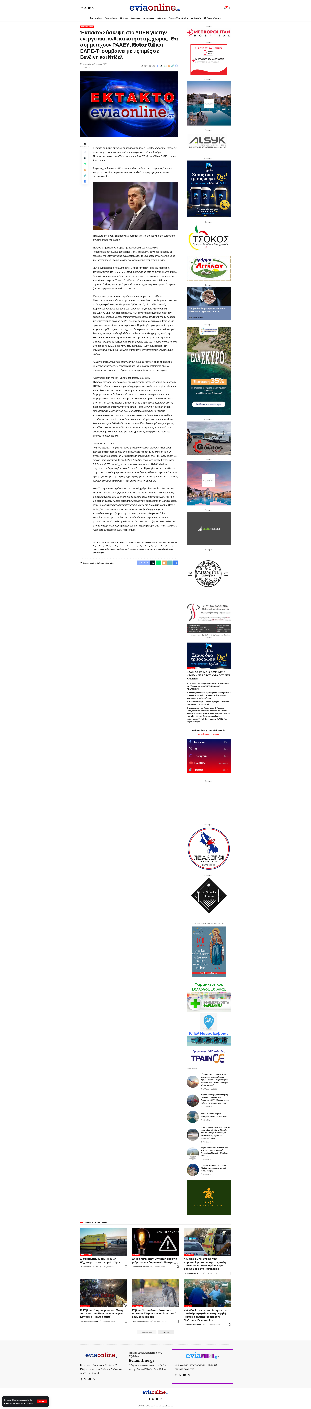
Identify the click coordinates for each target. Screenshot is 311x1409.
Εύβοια (101, 549)
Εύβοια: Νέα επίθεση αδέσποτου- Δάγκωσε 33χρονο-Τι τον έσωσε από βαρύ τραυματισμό (154, 1313)
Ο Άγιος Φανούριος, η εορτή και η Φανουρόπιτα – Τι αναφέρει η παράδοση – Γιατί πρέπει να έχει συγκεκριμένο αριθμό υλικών (209, 695)
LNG (117, 542)
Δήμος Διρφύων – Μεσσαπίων (149, 542)
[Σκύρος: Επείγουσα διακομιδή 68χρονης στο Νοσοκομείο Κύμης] (103, 1242)
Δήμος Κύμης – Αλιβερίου (103, 546)
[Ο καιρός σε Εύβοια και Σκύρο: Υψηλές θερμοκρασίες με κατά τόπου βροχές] (193, 1170)
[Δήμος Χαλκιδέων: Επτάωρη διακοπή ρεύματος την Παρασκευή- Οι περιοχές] (155, 1242)
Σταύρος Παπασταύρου (134, 549)
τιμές (147, 549)
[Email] (169, 66)
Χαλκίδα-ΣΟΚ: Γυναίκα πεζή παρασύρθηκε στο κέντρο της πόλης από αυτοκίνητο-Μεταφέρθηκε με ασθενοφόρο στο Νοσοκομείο (205, 1263)
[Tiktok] (209, 770)
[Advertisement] (208, 801)
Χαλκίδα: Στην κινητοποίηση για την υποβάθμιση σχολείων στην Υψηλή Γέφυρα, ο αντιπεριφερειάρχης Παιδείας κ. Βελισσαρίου (205, 1315)
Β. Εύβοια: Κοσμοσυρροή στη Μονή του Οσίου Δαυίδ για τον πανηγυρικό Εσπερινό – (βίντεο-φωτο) (102, 1313)
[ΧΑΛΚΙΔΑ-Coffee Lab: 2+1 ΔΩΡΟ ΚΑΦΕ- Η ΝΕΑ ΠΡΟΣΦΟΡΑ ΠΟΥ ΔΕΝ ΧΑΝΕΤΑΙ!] (209, 656)
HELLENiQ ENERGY (105, 542)
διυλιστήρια (171, 546)
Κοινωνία (191, 668)
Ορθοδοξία (85, 1306)
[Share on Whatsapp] (165, 66)
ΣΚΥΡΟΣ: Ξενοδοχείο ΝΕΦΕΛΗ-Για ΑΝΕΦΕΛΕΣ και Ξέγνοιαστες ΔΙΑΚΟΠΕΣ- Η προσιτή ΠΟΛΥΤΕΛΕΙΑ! (208, 686)
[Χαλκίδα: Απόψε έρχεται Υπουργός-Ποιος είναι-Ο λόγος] (193, 1117)
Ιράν (107, 549)
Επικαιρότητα (87, 26)
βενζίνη (132, 542)
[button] (42, 1401)
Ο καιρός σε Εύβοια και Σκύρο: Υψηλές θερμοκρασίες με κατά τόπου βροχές (213, 1168)
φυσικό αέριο (98, 553)
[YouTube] (89, 8)
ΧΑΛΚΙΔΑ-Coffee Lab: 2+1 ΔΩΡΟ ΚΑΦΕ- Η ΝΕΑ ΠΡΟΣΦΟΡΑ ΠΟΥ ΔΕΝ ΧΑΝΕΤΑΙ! (208, 675)
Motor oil (124, 542)
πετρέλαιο (120, 549)
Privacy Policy (10, 1403)
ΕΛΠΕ (95, 549)
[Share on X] (161, 66)
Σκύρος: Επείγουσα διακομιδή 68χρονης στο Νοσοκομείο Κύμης (100, 1260)
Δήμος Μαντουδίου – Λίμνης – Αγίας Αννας (132, 546)
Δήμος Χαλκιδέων (158, 546)
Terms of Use (27, 1403)
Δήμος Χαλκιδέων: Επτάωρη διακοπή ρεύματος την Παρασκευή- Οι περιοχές (155, 1260)
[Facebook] (82, 8)
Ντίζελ (112, 549)
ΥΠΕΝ (152, 549)
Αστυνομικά (189, 1255)
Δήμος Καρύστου (170, 542)
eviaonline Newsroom (89, 1267)
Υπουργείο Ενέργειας (164, 549)
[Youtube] (209, 763)
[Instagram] (93, 8)
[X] (85, 8)
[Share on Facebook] (157, 66)
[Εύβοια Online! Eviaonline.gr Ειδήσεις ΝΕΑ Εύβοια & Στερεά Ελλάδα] (155, 8)
